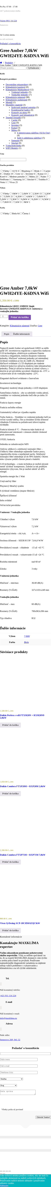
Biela (26, 642)
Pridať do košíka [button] (10, 725)
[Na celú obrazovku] (4, 1171)
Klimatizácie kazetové (15, 87)
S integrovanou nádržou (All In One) (33, 133)
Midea (14, 130)
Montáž (9, 102)
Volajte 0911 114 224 (8, 21)
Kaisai (14, 128)
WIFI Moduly (12, 148)
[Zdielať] (7, 1171)
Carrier (14, 120)
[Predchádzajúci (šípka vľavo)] (1, 1173)
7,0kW (27, 636)
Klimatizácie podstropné (16, 100)
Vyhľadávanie (33, 68)
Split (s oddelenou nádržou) (29, 138)
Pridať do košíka (20, 317)
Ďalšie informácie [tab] (21, 334)
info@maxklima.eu (8, 1018)
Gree (13, 122)
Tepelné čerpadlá (13, 117)
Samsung (15, 140)
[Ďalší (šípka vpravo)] (4, 1173)
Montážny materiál (14, 105)
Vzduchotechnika (13, 145)
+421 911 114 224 (8, 995)
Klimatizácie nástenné (15, 97)
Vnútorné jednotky (19, 92)
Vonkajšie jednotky (19, 95)
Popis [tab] (6, 334)
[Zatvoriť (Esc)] (9, 1171)
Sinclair (14, 143)
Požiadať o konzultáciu (10, 43)
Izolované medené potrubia (23, 107)
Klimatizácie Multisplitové (17, 89)
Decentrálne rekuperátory (17, 84)
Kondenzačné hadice (20, 110)
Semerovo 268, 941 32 (10, 1040)
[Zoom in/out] (1, 1171)
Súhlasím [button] (4, 1185)
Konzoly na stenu (19, 112)
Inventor (15, 125)
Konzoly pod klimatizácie (22, 115)
